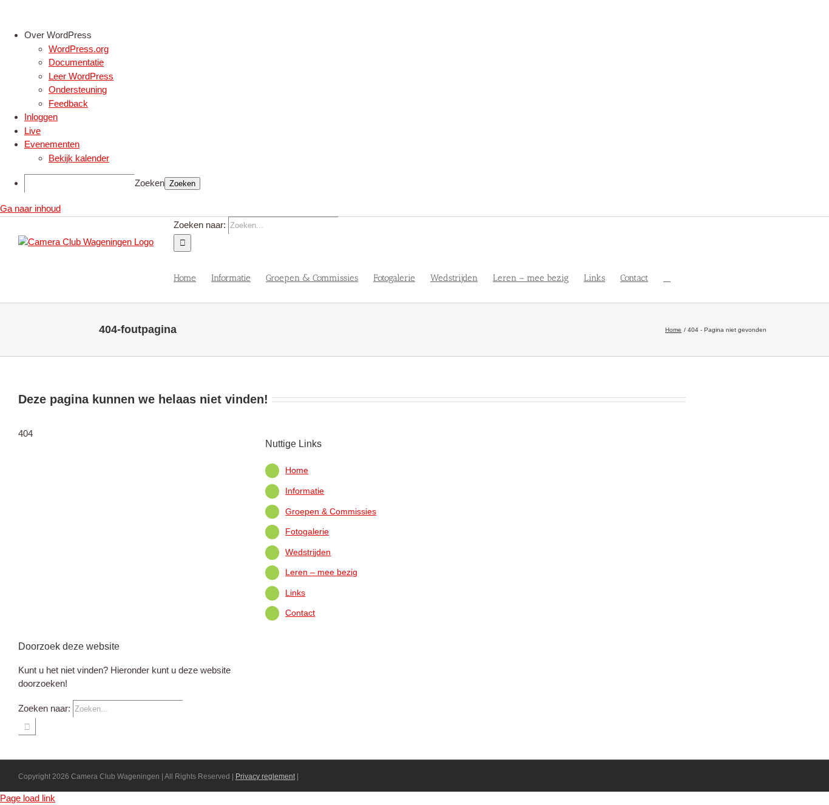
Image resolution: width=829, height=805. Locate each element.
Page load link (27, 798)
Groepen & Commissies (330, 511)
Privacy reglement (265, 776)
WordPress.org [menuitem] (79, 49)
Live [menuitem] (32, 131)
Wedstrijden (308, 552)
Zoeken (149, 183)
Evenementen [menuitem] (52, 144)
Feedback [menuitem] (68, 103)
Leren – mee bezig (321, 572)
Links (295, 593)
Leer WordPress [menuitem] (81, 76)
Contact (300, 613)
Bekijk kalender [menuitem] (79, 158)
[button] (667, 277)
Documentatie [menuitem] (76, 62)
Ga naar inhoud (30, 208)
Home (296, 470)
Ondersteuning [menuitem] (78, 89)
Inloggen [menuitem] (41, 117)
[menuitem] (426, 35)
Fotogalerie (307, 531)
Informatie (304, 491)
